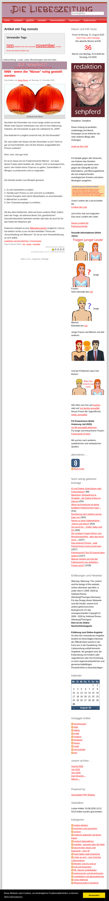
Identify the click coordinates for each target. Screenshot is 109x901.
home (7, 20)
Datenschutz (90, 20)
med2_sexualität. (79, 415)
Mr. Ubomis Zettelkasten (85, 870)
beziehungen (80, 724)
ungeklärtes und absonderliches (16, 241)
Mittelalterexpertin (38, 228)
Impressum (74, 20)
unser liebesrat (81, 880)
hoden (26, 46)
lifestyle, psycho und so (85, 864)
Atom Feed (79, 469)
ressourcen (17, 50)
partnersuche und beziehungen (88, 873)
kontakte (42, 20)
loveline (96, 405)
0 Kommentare (35, 241)
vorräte (27, 50)
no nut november (31, 46)
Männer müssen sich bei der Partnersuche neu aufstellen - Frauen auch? (85, 562)
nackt (76, 746)
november (45, 45)
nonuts (29, 244)
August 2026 (77, 766)
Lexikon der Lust (79, 207)
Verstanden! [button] (94, 895)
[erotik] (72, 733)
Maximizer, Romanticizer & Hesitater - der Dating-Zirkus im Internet (86, 498)
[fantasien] (72, 740)
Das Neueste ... (78, 776)
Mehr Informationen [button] (13, 897)
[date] (72, 727)
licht (10, 50)
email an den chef (79, 146)
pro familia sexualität (89, 408)
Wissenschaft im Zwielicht (86, 883)
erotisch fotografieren (84, 841)
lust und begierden (82, 867)
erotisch (77, 737)
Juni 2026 (76, 773)
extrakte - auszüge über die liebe (89, 844)
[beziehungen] (72, 724)
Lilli (91, 292)
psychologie (79, 749)
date (76, 727)
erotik (76, 733)
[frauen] (72, 743)
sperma (59, 46)
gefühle (30, 20)
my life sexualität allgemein (84, 427)
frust (8, 50)
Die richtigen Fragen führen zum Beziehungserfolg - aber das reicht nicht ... (87, 536)
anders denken (81, 825)
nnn (10, 45)
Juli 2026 (75, 769)
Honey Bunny (23, 80)
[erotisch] (72, 737)
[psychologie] (72, 749)
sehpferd (18, 20)
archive (77, 832)
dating (77, 730)
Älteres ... (75, 779)
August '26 (85, 708)
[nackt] (72, 746)
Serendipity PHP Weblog (83, 795)
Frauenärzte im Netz (80, 434)
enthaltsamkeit (17, 46)
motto (12, 50)
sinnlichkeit (22, 50)
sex (56, 46)
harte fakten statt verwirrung (87, 854)
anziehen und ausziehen (85, 828)
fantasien (78, 740)
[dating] (72, 730)
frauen (22, 46)
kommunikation (57, 20)
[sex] (72, 753)
